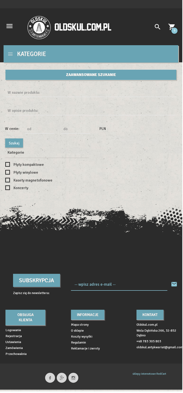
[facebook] (50, 378)
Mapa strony (80, 325)
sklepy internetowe (144, 374)
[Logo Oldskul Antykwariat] (69, 27)
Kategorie (31, 54)
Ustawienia (13, 342)
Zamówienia (14, 348)
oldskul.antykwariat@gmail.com (159, 347)
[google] (62, 378)
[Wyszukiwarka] (155, 27)
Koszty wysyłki (81, 336)
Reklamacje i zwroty (85, 348)
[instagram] (73, 378)
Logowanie (13, 330)
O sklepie (77, 331)
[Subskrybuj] (174, 284)
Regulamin (78, 342)
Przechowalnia (16, 354)
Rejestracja (13, 336)
